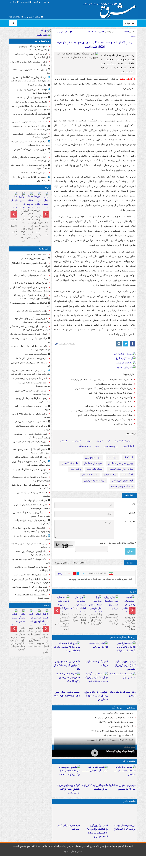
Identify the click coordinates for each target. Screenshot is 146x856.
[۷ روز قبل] (78, 604)
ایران (97, 446)
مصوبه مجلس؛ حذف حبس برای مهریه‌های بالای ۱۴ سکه (67, 694)
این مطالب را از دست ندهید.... (120, 637)
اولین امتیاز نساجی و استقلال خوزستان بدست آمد (31, 443)
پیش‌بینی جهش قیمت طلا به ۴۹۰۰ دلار (116, 722)
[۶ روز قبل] (94, 606)
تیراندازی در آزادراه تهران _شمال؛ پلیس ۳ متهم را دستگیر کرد (96, 696)
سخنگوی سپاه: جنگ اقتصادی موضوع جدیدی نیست (32, 596)
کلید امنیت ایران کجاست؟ (120, 751)
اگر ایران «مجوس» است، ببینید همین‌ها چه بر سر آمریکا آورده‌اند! (30, 143)
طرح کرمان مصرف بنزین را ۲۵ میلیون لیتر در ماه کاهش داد (67, 665)
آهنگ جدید (127, 475)
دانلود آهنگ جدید (69, 463)
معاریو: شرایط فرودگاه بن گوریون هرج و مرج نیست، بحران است (31, 581)
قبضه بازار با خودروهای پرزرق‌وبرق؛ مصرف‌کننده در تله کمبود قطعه (62, 621)
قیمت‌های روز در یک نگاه (123, 708)
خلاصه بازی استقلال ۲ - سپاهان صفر (31, 421)
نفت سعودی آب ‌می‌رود (37, 254)
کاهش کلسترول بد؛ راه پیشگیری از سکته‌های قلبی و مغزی (45, 640)
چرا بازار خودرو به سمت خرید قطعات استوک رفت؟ (79, 618)
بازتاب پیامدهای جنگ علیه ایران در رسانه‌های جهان (33, 312)
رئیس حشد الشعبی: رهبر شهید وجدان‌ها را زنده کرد (30, 545)
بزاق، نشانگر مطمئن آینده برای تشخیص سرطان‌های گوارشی (22, 638)
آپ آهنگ (128, 458)
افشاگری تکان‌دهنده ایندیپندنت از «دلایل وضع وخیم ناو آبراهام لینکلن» (30, 529)
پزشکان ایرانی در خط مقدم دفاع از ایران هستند (31, 415)
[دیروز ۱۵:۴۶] (122, 680)
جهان (128, 23)
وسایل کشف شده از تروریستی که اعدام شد (31, 71)
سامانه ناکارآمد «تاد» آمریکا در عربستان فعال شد (110, 393)
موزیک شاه (112, 458)
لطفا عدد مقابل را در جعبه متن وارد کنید (117, 543)
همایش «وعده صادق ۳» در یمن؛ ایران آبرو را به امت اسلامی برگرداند (101, 379)
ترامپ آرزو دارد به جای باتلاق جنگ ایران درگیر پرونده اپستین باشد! (31, 463)
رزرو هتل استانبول (93, 463)
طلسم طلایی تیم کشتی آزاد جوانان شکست (95, 787)
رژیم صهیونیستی (111, 446)
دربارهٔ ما (13, 2)
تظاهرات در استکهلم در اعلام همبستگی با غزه (30, 304)
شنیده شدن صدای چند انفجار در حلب (30, 575)
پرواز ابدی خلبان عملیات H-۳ (34, 172)
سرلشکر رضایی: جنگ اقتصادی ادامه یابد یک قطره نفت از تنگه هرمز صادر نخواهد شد (30, 79)
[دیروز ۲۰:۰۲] (94, 813)
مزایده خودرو (110, 475)
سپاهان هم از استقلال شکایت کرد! (31, 358)
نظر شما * (130, 522)
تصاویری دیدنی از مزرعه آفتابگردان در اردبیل (32, 151)
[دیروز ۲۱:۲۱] (94, 753)
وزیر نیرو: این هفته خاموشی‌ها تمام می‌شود (33, 427)
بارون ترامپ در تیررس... (36, 354)
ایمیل (132, 513)
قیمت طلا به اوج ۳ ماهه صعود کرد (118, 735)
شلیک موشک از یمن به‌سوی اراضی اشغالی (113, 419)
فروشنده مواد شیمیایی (95, 480)
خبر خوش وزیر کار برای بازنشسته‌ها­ (31, 97)
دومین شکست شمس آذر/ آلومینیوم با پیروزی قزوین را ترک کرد (32, 435)
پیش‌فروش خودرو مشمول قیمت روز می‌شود (111, 618)
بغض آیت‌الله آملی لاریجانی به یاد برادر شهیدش (31, 115)
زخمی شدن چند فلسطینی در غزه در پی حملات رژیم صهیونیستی (31, 506)
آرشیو (36, 2)
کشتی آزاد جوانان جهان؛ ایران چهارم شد (29, 378)
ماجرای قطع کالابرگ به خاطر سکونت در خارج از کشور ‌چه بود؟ (31, 451)
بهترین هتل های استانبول (120, 463)
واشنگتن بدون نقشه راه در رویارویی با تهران (32, 537)
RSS (45, 2)
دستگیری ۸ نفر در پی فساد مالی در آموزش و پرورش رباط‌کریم (30, 224)
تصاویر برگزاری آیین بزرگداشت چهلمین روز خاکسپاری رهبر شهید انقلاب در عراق (97, 831)
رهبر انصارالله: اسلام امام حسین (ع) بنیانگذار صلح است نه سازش (103, 388)
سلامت (46, 605)
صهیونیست (76, 440)
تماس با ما (25, 2)
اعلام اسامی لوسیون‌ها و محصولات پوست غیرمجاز (37, 637)
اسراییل (89, 440)
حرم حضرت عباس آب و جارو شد (69, 827)
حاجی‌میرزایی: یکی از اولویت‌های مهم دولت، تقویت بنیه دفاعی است (32, 320)
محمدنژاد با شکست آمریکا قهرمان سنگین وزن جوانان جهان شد (30, 478)
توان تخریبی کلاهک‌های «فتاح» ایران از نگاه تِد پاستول (31, 179)
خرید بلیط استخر (90, 475)
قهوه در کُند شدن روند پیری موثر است (30, 637)
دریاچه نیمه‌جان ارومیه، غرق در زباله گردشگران (124, 827)
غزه (108, 440)
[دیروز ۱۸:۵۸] (67, 649)
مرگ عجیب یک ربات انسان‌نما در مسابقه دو (31, 340)
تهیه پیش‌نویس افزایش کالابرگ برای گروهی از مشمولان (125, 665)
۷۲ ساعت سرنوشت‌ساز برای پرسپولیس (29, 121)
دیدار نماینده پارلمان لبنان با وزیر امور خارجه (32, 408)
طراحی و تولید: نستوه (73, 851)
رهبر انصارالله (85, 446)
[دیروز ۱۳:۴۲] (94, 680)
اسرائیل (100, 440)
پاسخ (60, 573)
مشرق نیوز (110, 9)
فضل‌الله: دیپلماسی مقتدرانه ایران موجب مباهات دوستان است (30, 348)
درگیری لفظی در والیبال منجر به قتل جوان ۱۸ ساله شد (30, 63)
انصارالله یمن (128, 446)
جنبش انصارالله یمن (123, 440)
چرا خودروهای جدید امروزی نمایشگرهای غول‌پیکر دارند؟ (95, 618)
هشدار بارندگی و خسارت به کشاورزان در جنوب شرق (14, 223)
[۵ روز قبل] (110, 603)
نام (133, 504)
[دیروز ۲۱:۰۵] (122, 813)
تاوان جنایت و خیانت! (37, 85)
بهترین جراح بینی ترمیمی (121, 469)
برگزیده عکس (129, 801)
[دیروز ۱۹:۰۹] (94, 649)
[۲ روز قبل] (127, 606)
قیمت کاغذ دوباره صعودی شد (120, 726)
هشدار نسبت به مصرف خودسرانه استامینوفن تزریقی (14, 637)
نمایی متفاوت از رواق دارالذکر (34, 258)
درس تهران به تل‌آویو (123, 424)
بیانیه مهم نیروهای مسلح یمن (119, 401)
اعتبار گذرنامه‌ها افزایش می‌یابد (97, 663)
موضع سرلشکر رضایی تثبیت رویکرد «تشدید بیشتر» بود (33, 91)
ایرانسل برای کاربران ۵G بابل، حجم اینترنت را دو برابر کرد (33, 553)
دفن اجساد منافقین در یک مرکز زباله (31, 102)
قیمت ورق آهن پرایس (122, 480)
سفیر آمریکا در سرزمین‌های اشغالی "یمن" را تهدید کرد (108, 406)
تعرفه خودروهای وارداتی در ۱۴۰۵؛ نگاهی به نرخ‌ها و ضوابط (128, 621)
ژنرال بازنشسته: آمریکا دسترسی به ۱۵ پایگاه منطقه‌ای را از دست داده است (32, 297)
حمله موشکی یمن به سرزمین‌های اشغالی (114, 384)
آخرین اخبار (43, 249)
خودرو (132, 591)
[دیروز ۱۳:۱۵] (67, 680)
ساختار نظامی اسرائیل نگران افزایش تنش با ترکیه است (30, 486)
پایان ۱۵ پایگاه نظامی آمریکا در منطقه (31, 457)
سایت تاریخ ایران (93, 458)
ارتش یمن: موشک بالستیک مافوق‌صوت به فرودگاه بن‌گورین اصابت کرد (101, 410)
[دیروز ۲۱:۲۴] (94, 773)
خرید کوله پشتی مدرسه (122, 486)
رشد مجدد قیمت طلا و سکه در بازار (122, 694)
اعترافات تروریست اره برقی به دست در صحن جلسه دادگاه (31, 127)
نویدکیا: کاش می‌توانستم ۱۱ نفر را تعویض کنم (30, 364)
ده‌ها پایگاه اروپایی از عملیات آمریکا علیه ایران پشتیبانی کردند (31, 588)
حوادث (46, 188)
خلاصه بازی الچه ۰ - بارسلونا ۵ (34, 271)
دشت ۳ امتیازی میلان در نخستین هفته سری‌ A (31, 277)
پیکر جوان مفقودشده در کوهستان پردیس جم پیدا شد (45, 223)
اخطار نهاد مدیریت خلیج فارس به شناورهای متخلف (34, 384)
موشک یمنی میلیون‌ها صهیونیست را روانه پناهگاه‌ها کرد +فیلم (105, 415)
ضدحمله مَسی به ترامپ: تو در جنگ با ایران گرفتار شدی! (32, 56)
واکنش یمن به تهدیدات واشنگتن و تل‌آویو (114, 397)
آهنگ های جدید (95, 469)
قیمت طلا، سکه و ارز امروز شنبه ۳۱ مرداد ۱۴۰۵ (112, 731)
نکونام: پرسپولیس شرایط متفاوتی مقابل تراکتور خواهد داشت (68, 789)
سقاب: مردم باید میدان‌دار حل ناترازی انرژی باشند (32, 568)
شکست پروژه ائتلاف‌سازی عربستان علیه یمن (31, 561)
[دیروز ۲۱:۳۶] (122, 773)
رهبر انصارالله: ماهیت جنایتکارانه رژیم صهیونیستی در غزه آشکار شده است (94, 45)
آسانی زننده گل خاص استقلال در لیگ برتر (28, 334)
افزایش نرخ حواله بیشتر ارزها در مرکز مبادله (114, 717)
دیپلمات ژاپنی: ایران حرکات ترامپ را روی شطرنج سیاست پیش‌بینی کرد (31, 107)
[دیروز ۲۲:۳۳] (122, 649)
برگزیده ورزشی (128, 761)
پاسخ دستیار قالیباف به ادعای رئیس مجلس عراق (33, 400)
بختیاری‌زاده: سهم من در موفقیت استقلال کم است (30, 264)
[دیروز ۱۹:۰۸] (67, 813)
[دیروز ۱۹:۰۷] (67, 773)
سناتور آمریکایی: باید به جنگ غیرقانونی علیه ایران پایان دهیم (31, 514)
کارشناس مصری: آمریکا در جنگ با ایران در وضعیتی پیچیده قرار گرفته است (30, 289)
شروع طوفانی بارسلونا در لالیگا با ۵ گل (30, 283)
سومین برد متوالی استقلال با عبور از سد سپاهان (122, 787)
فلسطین (63, 440)
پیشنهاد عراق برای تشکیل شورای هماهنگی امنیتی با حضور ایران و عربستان (30, 328)
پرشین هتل (75, 469)
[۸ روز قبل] (61, 606)
